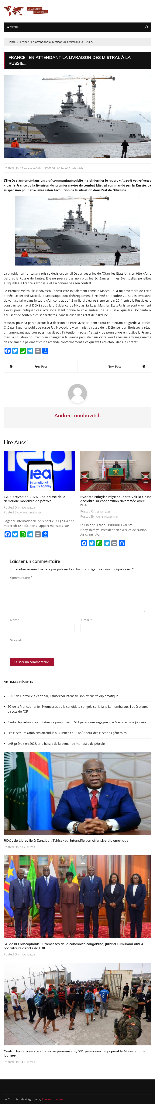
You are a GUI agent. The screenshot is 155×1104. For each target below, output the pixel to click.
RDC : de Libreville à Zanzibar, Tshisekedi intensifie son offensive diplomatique (63, 696)
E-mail (86, 620)
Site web (16, 640)
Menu (13, 27)
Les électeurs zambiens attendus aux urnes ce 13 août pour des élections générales (67, 733)
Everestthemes (52, 1099)
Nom (15, 620)
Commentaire (21, 578)
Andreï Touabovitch (72, 168)
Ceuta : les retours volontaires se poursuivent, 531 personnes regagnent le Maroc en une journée (77, 722)
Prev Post (40, 366)
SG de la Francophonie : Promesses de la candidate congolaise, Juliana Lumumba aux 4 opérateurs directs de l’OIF (78, 709)
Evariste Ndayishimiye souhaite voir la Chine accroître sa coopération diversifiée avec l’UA (115, 501)
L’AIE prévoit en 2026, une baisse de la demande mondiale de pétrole (34, 499)
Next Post (114, 366)
